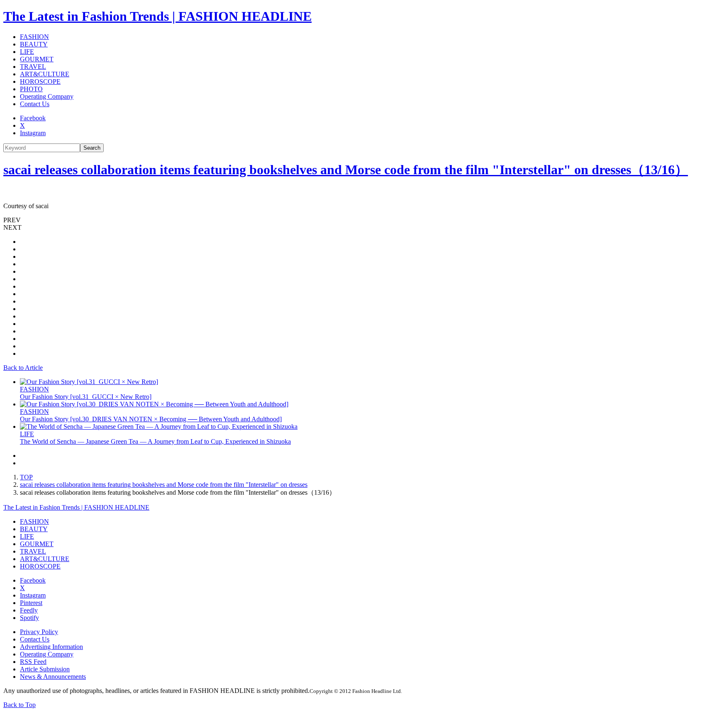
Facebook (33, 118)
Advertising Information (51, 646)
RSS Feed (33, 661)
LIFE (27, 51)
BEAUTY (34, 44)
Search (91, 148)
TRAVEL (33, 66)
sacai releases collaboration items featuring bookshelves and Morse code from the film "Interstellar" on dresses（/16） (345, 169)
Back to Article (23, 367)
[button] (358, 220)
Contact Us (34, 103)
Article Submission (45, 669)
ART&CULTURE (44, 74)
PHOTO (31, 88)
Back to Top (19, 704)
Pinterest (31, 602)
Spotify (29, 617)
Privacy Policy (39, 631)
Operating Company (46, 96)
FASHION (34, 36)
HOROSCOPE (40, 81)
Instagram (33, 132)
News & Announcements (53, 676)
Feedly (29, 610)
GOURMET (37, 59)
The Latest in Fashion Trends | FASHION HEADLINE (157, 16)
